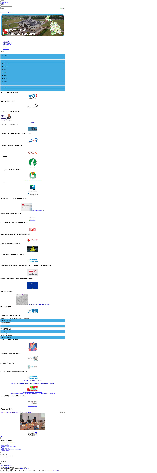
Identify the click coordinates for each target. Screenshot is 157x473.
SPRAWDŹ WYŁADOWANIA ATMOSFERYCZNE (38, 304)
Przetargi (5, 75)
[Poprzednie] (61, 412)
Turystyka (34, 61)
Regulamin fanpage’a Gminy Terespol (8, 446)
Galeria (5, 72)
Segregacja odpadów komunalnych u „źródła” (33, 380)
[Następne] (63, 412)
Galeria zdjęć (3, 412)
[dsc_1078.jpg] (32, 429)
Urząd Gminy (34, 55)
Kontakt (5, 84)
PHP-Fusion (7, 467)
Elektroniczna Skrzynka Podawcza (8, 442)
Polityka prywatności (5, 445)
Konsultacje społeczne (6, 89)
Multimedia (34, 81)
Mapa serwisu (10, 12)
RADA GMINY (34, 87)
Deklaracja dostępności (32, 406)
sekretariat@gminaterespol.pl (6, 465)
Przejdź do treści (3, 12)
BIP (7, 2)
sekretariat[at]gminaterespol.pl (53, 470)
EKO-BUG (32, 167)
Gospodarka (34, 67)
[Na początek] (60, 412)
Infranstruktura (34, 64)
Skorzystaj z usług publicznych (38, 210)
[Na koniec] (64, 412)
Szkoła (34, 69)
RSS (5, 2)
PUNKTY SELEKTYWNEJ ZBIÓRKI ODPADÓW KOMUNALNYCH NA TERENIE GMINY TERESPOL (33, 393)
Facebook (2, 2)
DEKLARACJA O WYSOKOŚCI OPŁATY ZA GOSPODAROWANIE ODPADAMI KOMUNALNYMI (32, 383)
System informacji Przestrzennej (7, 444)
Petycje (5, 78)
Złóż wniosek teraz (7, 320)
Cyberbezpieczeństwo (5, 450)
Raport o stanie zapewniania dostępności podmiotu (11, 449)
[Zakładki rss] (1, 436)
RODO (2, 447)
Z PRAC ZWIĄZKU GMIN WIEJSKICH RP (33, 179)
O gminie (34, 58)
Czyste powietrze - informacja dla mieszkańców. (32, 392)
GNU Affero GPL (23, 468)
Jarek (36, 432)
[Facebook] (0, 436)
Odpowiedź (32, 122)
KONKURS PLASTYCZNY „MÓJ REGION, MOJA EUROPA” (20, 412)
